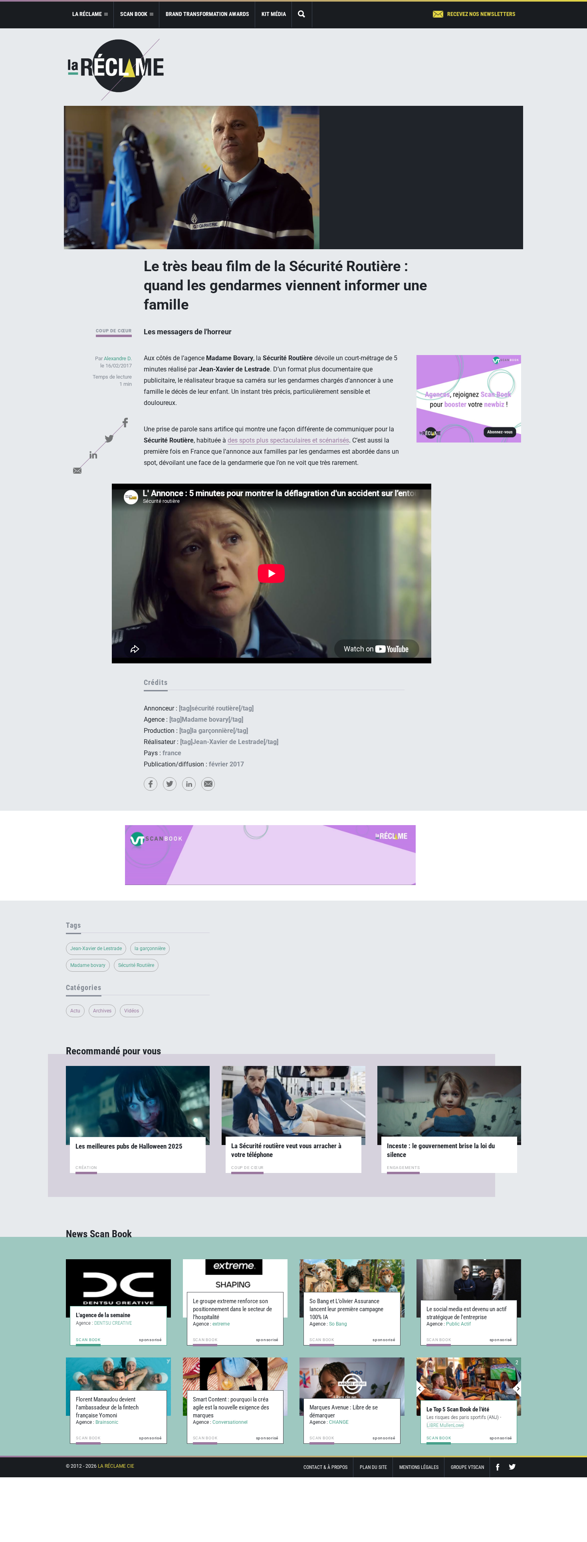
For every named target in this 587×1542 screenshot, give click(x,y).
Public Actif (458, 1324)
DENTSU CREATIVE (113, 1323)
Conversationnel (230, 1422)
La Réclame (116, 70)
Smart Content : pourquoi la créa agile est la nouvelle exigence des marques (231, 1407)
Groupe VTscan (467, 1467)
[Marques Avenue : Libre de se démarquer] (352, 1386)
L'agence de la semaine (103, 1315)
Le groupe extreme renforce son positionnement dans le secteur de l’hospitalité (232, 1309)
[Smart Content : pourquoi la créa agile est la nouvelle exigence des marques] (235, 1386)
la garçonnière (150, 948)
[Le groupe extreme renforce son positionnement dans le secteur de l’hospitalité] (235, 1288)
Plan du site (373, 1467)
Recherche (302, 15)
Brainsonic (106, 1422)
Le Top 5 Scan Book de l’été (457, 1409)
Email (77, 470)
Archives (102, 1011)
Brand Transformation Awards (207, 14)
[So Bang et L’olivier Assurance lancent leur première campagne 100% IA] (352, 1288)
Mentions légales (418, 1467)
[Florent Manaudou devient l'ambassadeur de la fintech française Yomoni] (118, 1386)
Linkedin (93, 454)
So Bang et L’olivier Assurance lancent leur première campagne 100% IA (346, 1309)
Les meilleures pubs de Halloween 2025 (128, 1146)
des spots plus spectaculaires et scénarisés (288, 440)
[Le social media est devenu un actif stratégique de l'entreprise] (469, 1288)
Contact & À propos (325, 1467)
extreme (221, 1324)
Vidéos (131, 1011)
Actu (75, 1011)
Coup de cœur (114, 330)
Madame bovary (87, 965)
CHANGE (339, 1422)
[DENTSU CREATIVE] (118, 1288)
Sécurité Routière (136, 965)
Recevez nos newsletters (481, 14)
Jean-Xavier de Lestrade (96, 948)
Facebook (125, 422)
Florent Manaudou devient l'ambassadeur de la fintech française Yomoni (107, 1407)
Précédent (420, 1388)
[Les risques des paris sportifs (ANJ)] (469, 1386)
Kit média (274, 14)
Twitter (109, 438)
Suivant (516, 1388)
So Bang (338, 1324)
